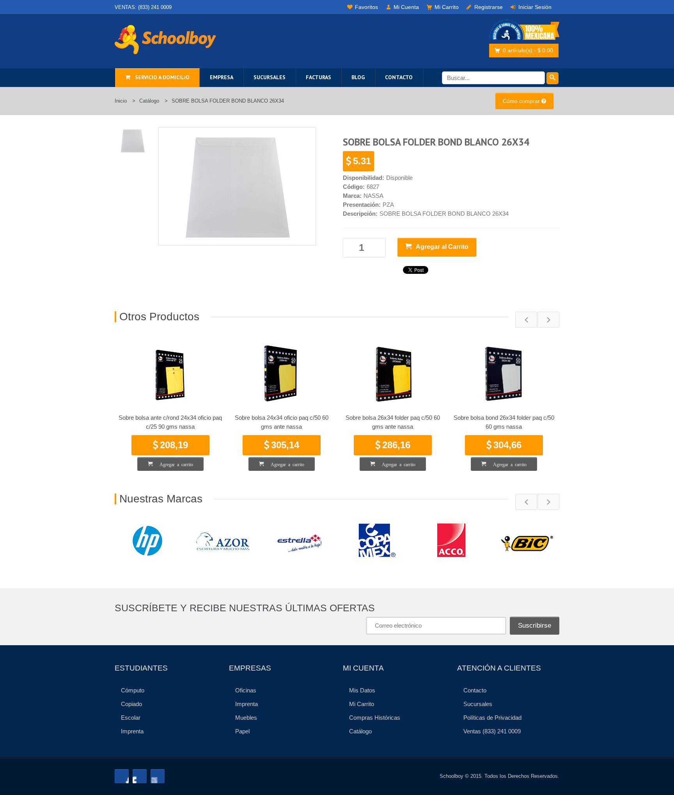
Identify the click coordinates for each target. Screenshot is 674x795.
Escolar (130, 717)
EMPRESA (221, 77)
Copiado (131, 704)
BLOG (358, 77)
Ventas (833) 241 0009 (492, 731)
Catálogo (149, 101)
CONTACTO (399, 77)
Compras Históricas (374, 717)
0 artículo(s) (528, 50)
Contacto (474, 690)
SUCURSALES (270, 77)
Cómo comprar (522, 101)
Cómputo (132, 690)
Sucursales (477, 704)
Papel (242, 731)
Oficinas (245, 690)
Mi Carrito (361, 704)
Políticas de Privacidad (492, 717)
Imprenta (132, 731)
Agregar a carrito (173, 464)
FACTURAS (318, 77)
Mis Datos (362, 690)
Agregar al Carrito (439, 246)
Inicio (121, 101)
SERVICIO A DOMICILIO (160, 77)
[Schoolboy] (165, 39)
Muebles (246, 717)
